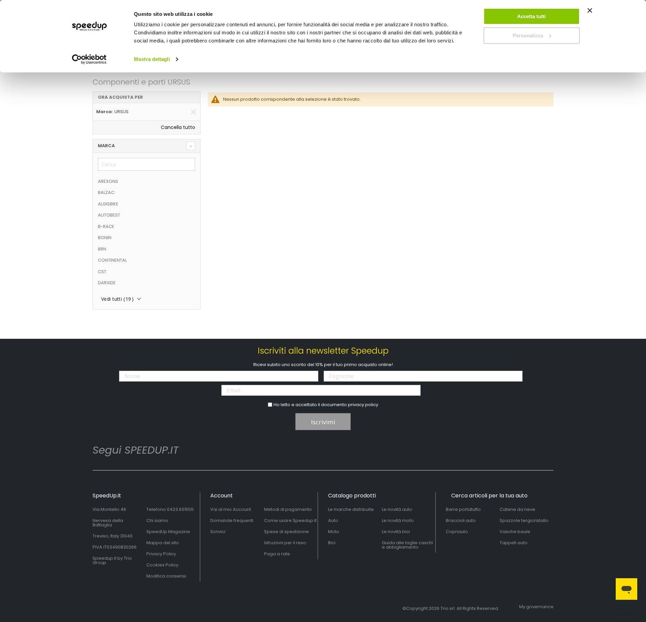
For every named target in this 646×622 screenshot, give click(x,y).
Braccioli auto (461, 520)
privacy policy (363, 404)
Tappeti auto (514, 542)
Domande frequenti (231, 520)
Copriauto (457, 531)
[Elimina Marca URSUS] (193, 111)
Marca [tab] (106, 145)
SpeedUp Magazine (168, 531)
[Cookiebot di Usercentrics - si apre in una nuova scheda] (89, 59)
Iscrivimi (323, 422)
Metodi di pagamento (288, 509)
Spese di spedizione (286, 531)
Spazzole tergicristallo (524, 520)
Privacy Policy (161, 554)
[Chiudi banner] (589, 13)
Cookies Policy (162, 565)
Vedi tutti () (117, 299)
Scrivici (217, 531)
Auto (333, 520)
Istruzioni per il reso (285, 542)
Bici (331, 542)
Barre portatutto (463, 509)
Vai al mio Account (230, 509)
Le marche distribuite (351, 509)
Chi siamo (157, 520)
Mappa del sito (162, 542)
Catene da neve (517, 509)
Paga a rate (277, 554)
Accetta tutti (531, 16)
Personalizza (528, 35)
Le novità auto (397, 509)
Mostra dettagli (152, 59)
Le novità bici (396, 531)
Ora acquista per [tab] (120, 97)
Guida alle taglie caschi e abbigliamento (407, 544)
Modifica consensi (166, 576)
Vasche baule (515, 531)
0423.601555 (180, 509)
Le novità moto (398, 520)
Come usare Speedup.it (290, 520)
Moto (333, 531)
